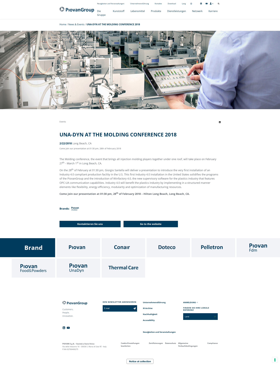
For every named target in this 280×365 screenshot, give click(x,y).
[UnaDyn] (78, 268)
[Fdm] (258, 247)
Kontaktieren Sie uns (90, 224)
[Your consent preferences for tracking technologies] (275, 360)
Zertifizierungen (156, 343)
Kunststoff (118, 11)
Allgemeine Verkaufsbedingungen (188, 344)
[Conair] (123, 247)
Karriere (213, 11)
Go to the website (150, 224)
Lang (184, 3)
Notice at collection (140, 361)
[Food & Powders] (33, 268)
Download (172, 3)
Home (63, 24)
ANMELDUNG (189, 302)
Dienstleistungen (176, 11)
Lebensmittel (138, 11)
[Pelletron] (213, 247)
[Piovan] (78, 247)
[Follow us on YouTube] (207, 4)
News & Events (76, 24)
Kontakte (158, 3)
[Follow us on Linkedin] (201, 4)
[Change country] (191, 3)
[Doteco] (168, 247)
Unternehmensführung (139, 3)
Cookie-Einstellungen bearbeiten (130, 344)
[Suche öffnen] (219, 4)
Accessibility (149, 320)
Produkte (156, 11)
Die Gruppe (101, 12)
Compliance (212, 343)
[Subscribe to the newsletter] (134, 308)
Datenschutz (170, 343)
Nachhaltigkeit (150, 314)
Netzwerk (197, 11)
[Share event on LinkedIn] (220, 122)
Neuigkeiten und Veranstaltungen (110, 3)
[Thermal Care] (123, 268)
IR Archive (148, 308)
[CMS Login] (211, 3)
